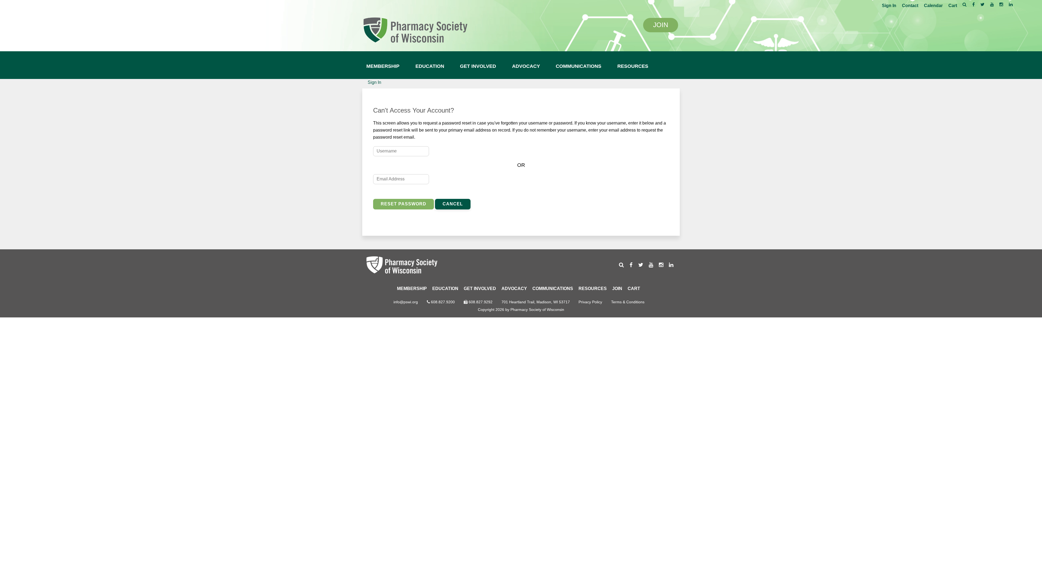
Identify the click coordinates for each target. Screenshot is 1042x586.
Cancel (453, 204)
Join (617, 288)
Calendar (933, 5)
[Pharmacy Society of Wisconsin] (415, 29)
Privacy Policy (590, 302)
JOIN (660, 24)
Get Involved (478, 66)
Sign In (889, 5)
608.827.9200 (443, 302)
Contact (910, 5)
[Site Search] (964, 4)
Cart (952, 5)
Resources (632, 66)
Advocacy (526, 66)
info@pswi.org (405, 302)
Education (429, 66)
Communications (578, 66)
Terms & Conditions (627, 302)
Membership (382, 66)
